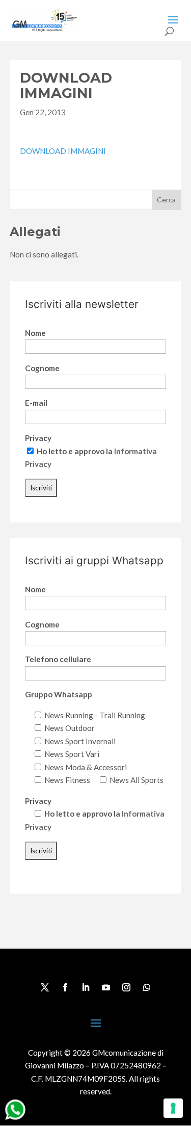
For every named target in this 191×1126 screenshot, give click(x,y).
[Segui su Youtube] (106, 987)
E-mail (36, 402)
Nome (35, 332)
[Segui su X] (45, 987)
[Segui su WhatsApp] (147, 987)
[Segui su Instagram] (126, 987)
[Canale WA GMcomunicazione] (15, 1119)
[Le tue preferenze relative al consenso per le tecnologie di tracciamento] (173, 1108)
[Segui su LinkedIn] (85, 987)
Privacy (38, 437)
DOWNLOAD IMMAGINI (63, 150)
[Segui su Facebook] (65, 987)
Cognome (42, 368)
